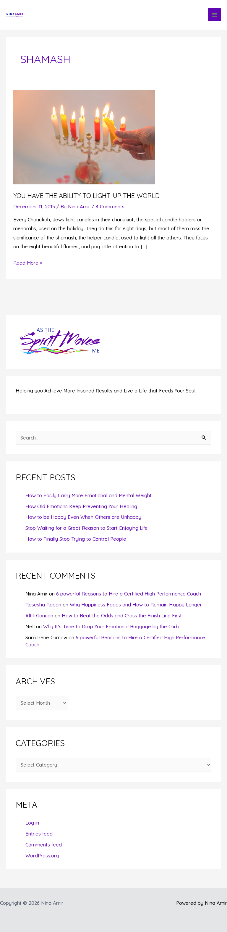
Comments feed (43, 845)
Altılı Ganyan (39, 616)
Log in (32, 823)
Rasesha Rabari (43, 605)
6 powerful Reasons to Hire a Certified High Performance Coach (128, 594)
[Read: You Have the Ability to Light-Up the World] (84, 136)
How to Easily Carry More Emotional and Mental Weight (88, 495)
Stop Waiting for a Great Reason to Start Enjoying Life (86, 528)
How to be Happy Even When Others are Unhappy (83, 517)
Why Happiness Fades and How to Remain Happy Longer (136, 605)
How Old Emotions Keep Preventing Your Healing (81, 506)
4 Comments (110, 207)
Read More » (27, 263)
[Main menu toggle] (214, 15)
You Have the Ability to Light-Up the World (86, 195)
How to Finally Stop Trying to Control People (75, 539)
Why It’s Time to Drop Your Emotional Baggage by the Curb (111, 627)
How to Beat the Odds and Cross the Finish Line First (122, 616)
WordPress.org (42, 856)
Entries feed (39, 834)
